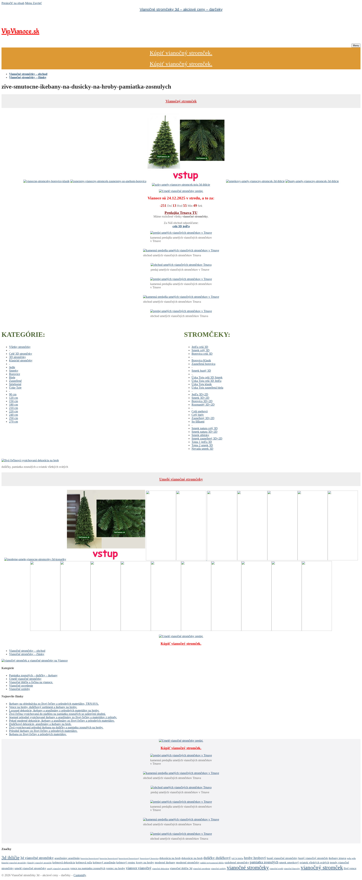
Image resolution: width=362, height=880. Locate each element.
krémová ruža (84, 862)
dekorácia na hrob (170, 858)
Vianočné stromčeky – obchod (27, 650)
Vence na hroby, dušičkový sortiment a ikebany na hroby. (43, 707)
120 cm (13, 397)
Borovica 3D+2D (202, 401)
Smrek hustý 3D (201, 370)
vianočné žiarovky (292, 869)
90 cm (12, 394)
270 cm (13, 421)
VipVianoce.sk (20, 31)
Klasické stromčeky (20, 360)
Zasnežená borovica (203, 363)
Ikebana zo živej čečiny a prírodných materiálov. (38, 734)
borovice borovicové (109, 858)
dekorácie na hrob (192, 858)
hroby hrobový (255, 858)
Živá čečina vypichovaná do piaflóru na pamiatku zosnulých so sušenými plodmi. (57, 713)
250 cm (13, 418)
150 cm (13, 401)
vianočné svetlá (276, 869)
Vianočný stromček (181, 101)
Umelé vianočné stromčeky (181, 479)
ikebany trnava (337, 858)
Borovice (14, 374)
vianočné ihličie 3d (181, 868)
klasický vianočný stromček (39, 863)
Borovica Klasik (201, 360)
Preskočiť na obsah (13, 3)
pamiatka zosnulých (264, 862)
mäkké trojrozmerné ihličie (212, 863)
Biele (12, 377)
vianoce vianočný (138, 868)
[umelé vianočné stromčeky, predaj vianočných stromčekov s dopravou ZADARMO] (35, 660)
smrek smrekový (289, 862)
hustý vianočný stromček (313, 858)
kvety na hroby (145, 862)
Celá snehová (200, 411)
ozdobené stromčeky (237, 862)
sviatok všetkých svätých (314, 862)
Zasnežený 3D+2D (203, 418)
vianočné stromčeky (248, 867)
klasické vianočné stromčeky (14, 863)
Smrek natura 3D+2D (204, 431)
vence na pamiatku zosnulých (87, 868)
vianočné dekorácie (160, 869)
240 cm (13, 414)
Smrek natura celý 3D (205, 428)
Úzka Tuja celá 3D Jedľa (206, 380)
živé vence (350, 868)
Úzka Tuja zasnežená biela (207, 387)
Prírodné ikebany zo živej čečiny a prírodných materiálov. (43, 730)
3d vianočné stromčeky (37, 858)
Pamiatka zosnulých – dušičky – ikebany (33, 675)
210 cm (13, 408)
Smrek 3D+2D (200, 397)
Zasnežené (15, 380)
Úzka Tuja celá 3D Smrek (207, 377)
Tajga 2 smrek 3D (202, 445)
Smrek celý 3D (200, 350)
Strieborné (15, 384)
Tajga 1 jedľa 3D (202, 441)
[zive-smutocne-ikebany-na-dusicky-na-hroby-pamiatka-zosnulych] (30, 460)
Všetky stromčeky (20, 346)
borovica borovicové (90, 858)
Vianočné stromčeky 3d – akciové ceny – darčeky (181, 9)
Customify (80, 875)
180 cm (13, 404)
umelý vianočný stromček (58, 869)
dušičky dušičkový (217, 858)
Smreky (13, 370)
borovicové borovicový (129, 858)
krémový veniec (125, 862)
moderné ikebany (165, 862)
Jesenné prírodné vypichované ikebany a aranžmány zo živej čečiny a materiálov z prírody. (63, 717)
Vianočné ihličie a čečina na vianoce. (31, 682)
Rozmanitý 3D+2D (203, 404)
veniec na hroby (115, 868)
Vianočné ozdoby (19, 689)
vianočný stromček (322, 867)
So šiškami (198, 421)
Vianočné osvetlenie (21, 685)
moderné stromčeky (187, 862)
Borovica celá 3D (202, 353)
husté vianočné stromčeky (282, 858)
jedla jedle (351, 858)
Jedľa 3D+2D (200, 394)
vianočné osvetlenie (201, 869)
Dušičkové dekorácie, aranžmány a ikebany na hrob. (40, 724)
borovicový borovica (149, 858)
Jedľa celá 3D (200, 346)
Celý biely (198, 414)
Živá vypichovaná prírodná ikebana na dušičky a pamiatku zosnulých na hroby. (56, 727)
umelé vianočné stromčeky (30, 868)
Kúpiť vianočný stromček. (181, 53)
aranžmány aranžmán (67, 858)
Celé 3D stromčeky (20, 353)
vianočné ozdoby (218, 869)
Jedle (12, 367)
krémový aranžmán (104, 862)
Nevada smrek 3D (202, 448)
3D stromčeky (17, 357)
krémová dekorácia (63, 862)
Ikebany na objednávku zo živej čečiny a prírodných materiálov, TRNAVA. (54, 703)
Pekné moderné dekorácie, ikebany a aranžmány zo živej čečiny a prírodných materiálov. (62, 720)
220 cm (13, 411)
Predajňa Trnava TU (181, 213)
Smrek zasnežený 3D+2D (207, 438)
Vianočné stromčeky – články (26, 654)
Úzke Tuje (15, 387)
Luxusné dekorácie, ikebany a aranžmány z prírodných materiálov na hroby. (54, 710)
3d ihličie (10, 857)
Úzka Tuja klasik (202, 384)
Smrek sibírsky (200, 435)
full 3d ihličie (237, 858)
